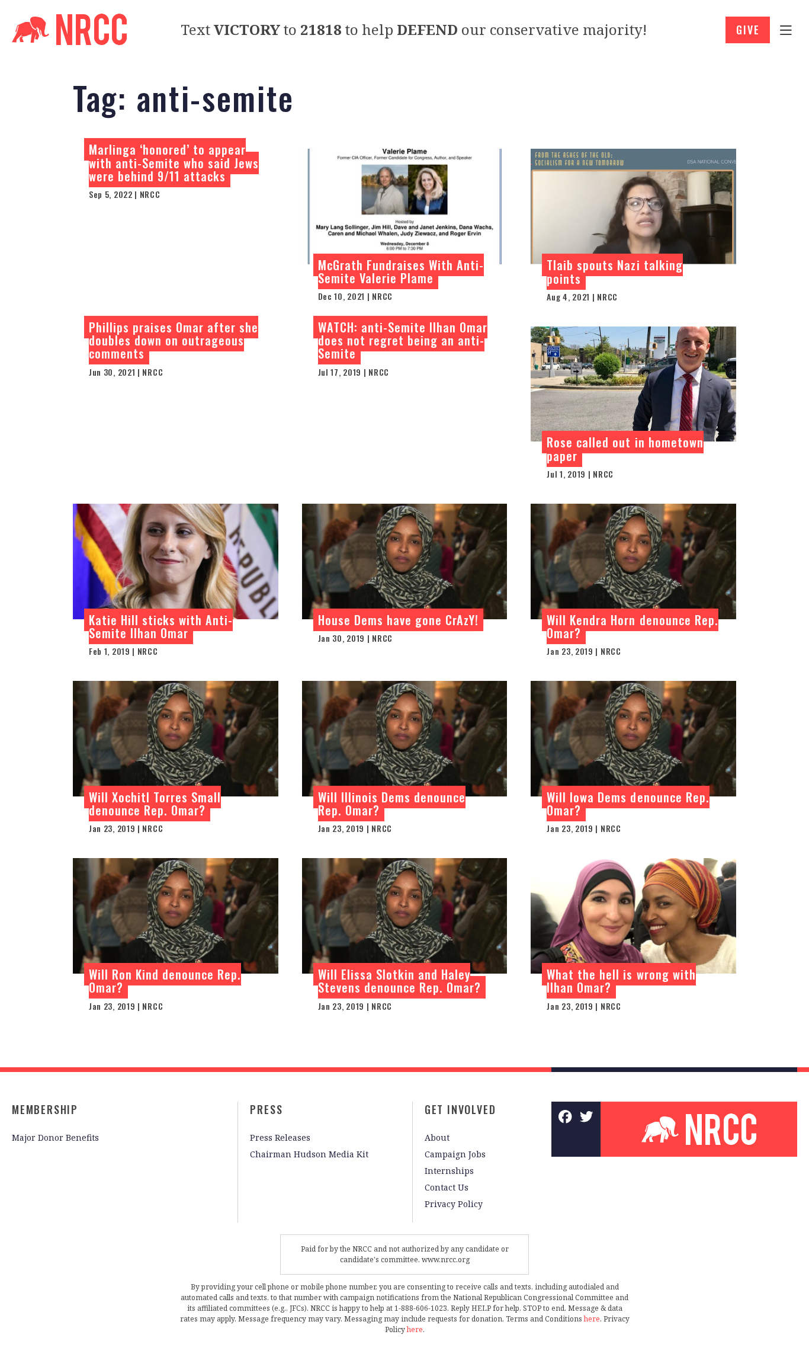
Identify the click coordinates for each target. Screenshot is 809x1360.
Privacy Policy (454, 1203)
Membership (45, 1109)
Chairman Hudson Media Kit (309, 1154)
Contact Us (446, 1187)
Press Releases (280, 1137)
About (437, 1137)
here (592, 1319)
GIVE (747, 29)
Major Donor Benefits (55, 1137)
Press (266, 1109)
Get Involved (460, 1109)
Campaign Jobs (455, 1154)
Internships (449, 1170)
